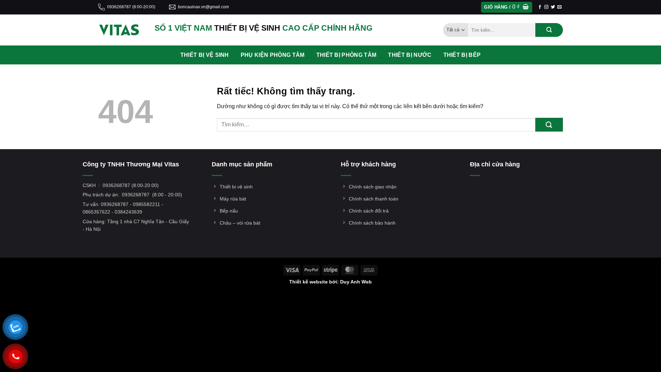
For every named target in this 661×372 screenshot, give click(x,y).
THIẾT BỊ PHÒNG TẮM (346, 55)
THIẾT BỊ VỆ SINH (204, 55)
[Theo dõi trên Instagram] (546, 7)
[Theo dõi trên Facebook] (540, 7)
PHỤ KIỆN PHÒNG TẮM (273, 55)
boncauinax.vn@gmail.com (203, 6)
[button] (506, 7)
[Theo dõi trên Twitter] (553, 7)
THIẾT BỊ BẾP (462, 55)
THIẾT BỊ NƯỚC (409, 55)
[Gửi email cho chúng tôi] (559, 7)
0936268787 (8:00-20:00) (131, 6)
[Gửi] (549, 30)
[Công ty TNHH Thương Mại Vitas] (121, 30)
